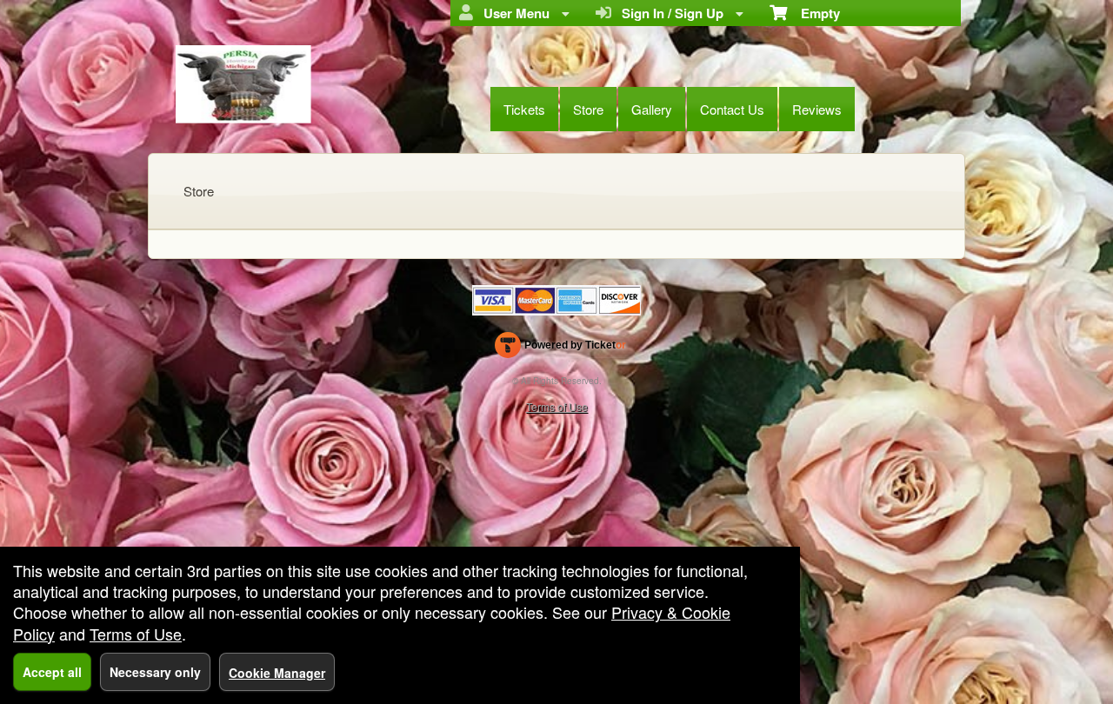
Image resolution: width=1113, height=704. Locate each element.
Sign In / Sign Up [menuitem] (669, 13)
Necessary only (155, 672)
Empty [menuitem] (813, 13)
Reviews (817, 109)
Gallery (651, 109)
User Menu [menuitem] (513, 13)
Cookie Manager (277, 672)
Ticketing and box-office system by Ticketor (560, 348)
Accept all (52, 672)
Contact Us (732, 109)
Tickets (524, 109)
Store (588, 109)
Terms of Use (557, 406)
